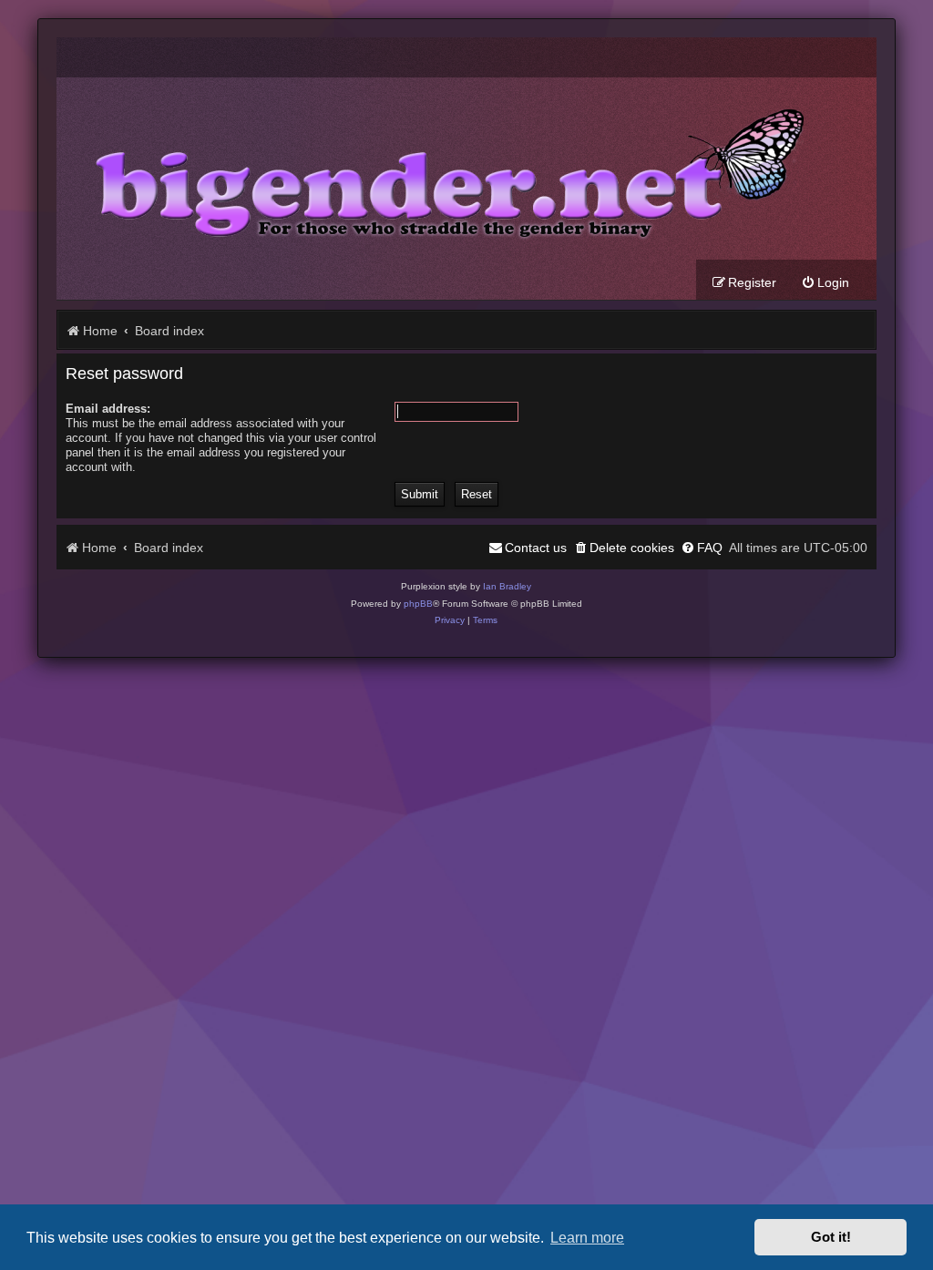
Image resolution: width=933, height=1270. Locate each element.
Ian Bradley (507, 586)
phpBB (418, 604)
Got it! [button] (831, 1237)
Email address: (108, 408)
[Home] (435, 168)
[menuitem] (825, 283)
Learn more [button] (587, 1237)
